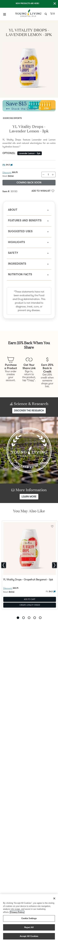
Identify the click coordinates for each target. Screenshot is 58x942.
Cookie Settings (29, 918)
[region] (29, 918)
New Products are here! (27, 3)
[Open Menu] (4, 14)
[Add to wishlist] (52, 526)
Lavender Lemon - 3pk (29, 153)
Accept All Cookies (29, 936)
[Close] (54, 898)
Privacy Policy (17, 912)
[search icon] (46, 14)
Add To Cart (29, 599)
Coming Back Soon (29, 182)
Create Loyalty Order (29, 605)
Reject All (29, 927)
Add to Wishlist (41, 190)
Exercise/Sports (12, 118)
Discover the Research (29, 410)
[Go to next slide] (54, 565)
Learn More (29, 496)
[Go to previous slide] (3, 565)
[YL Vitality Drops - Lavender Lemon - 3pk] (29, 68)
